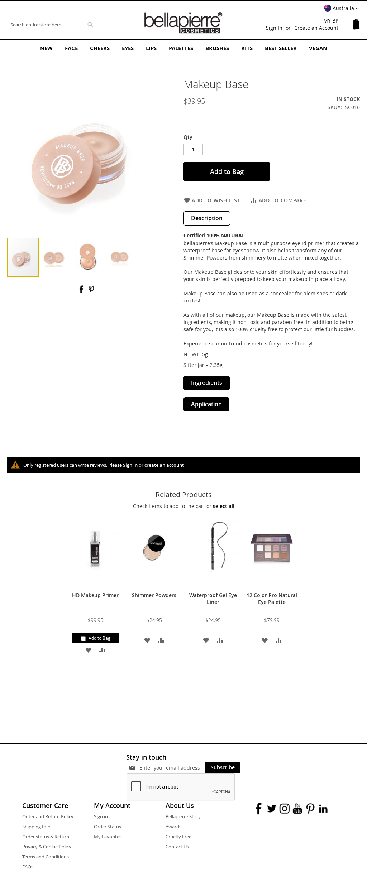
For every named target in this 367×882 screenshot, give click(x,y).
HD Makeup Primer (95, 595)
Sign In (274, 27)
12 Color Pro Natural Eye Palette (272, 598)
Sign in (130, 465)
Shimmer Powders (154, 595)
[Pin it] (91, 291)
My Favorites (107, 836)
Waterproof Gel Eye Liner (213, 598)
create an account (164, 465)
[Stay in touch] (172, 767)
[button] (341, 9)
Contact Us (177, 846)
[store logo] (183, 23)
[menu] (183, 48)
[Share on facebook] (82, 291)
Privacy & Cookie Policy (46, 846)
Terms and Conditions (45, 856)
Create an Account (316, 27)
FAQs (27, 866)
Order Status (107, 826)
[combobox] (52, 24)
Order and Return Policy (47, 816)
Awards (173, 826)
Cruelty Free (178, 836)
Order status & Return (45, 836)
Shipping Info (36, 826)
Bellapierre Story (183, 816)
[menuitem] (46, 48)
